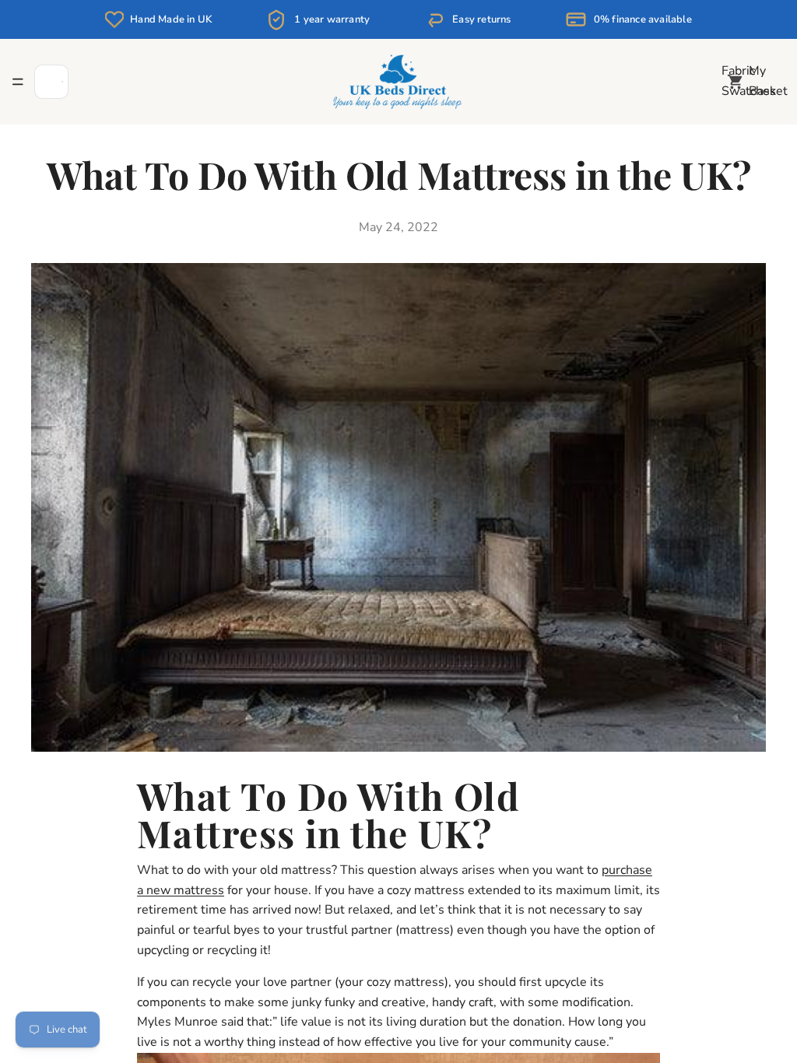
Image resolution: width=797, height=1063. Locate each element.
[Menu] (18, 82)
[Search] (51, 82)
